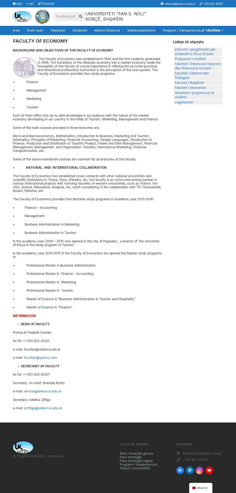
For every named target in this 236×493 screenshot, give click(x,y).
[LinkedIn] (190, 470)
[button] (45, 30)
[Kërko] (80, 16)
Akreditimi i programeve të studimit (194, 95)
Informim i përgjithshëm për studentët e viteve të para (195, 52)
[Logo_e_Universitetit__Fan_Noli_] (22, 16)
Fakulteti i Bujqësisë (189, 83)
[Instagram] (200, 470)
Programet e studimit (190, 59)
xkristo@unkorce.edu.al (42, 391)
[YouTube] (209, 470)
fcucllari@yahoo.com (40, 357)
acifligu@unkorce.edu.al (43, 408)
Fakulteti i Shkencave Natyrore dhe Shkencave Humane (198, 66)
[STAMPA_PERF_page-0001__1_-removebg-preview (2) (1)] (42, 16)
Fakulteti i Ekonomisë (190, 88)
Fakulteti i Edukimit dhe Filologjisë (192, 75)
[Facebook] (180, 470)
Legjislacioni (184, 102)
